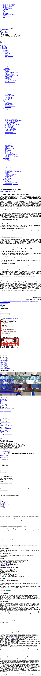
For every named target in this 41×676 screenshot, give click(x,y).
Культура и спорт (6, 92)
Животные (4, 100)
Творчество (7, 99)
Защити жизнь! (7, 164)
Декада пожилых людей (9, 142)
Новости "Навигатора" (9, 175)
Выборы (6, 83)
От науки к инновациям (9, 168)
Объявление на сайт (4, 457)
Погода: (1, 38)
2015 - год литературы (9, 153)
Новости (13, 4)
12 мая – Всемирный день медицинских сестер (13, 115)
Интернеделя (7, 147)
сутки (1, 401)
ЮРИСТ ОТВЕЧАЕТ (9, 68)
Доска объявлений (6, 7)
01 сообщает (7, 71)
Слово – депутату (8, 79)
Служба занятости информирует (10, 80)
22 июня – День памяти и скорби (11, 119)
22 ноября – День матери (9, 126)
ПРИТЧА (6, 55)
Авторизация (2, 507)
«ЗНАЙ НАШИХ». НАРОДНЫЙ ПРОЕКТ (10, 184)
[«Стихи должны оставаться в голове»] (7, 191)
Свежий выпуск (3, 45)
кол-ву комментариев (4, 400)
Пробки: (1, 39)
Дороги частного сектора (5, 422)
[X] (4, 305)
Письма (4, 101)
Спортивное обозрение (9, 97)
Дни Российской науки (9, 167)
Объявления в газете (5, 465)
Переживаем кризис (8, 166)
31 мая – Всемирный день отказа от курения (13, 116)
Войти (4, 17)
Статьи (12, 5)
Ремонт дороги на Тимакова (5, 411)
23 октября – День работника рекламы (12, 124)
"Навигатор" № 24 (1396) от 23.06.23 (7, 186)
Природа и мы (7, 67)
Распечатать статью (4, 303)
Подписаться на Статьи (7, 5)
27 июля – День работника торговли (11, 121)
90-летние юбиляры (4, 356)
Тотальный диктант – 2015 (9, 148)
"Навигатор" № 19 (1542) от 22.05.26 (7, 387)
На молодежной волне (9, 54)
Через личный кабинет (4, 468)
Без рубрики (7, 52)
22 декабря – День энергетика (10, 133)
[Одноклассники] (2, 305)
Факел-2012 (7, 151)
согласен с (10, 318)
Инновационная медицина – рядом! (11, 91)
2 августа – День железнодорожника (7, 408)
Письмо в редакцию (8, 103)
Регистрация (2, 502)
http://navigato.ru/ (14, 638)
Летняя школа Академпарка (10, 170)
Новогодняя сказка (8, 145)
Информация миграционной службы (11, 75)
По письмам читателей (9, 104)
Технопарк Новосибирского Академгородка (13, 171)
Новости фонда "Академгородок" (11, 141)
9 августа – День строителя (10, 122)
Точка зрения (7, 162)
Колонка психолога (8, 183)
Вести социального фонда (9, 74)
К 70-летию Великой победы (10, 128)
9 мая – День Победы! (9, 114)
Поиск (4, 3)
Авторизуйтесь (5, 312)
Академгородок (5, 9)
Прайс (4, 12)
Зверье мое (7, 140)
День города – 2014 (8, 143)
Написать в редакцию (7, 16)
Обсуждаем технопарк (9, 146)
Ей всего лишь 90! (3, 416)
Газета (11, 6)
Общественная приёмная (9, 85)
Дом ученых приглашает (9, 95)
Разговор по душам (8, 57)
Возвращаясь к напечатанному (10, 106)
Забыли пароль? (3, 503)
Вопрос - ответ (7, 105)
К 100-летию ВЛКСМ (9, 132)
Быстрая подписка (3, 467)
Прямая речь (7, 163)
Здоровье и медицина (6, 179)
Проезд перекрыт (3, 364)
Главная (6, 3)
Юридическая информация (7, 13)
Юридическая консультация (10, 82)
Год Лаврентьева (8, 150)
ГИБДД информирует (9, 155)
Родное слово (7, 89)
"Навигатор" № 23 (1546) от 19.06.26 (7, 379)
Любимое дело (7, 61)
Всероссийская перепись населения (11, 154)
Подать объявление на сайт (7, 8)
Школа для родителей (9, 56)
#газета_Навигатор (17, 301)
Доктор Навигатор (8, 107)
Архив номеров (3, 46)
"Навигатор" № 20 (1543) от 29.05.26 (7, 383)
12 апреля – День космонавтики (10, 113)
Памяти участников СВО (5, 368)
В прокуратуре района (9, 73)
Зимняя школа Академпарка (10, 169)
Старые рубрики (6, 158)
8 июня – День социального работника (12, 118)
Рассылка (3, 462)
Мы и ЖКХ (7, 63)
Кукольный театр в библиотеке (6, 425)
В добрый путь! (3, 354)
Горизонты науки (8, 90)
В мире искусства (8, 94)
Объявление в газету (4, 455)
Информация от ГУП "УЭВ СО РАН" (11, 156)
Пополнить (2, 497)
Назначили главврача (4, 405)
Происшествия (5, 50)
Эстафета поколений (8, 62)
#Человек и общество (25, 301)
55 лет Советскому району (9, 144)
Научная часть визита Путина (5, 419)
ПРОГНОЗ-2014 (8, 157)
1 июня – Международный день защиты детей (13, 117)
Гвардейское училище (4, 366)
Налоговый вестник (8, 77)
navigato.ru (38, 586)
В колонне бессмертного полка (10, 129)
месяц (1, 403)
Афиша (4, 11)
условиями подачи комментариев (12, 318)
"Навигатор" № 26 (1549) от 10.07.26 (7, 375)
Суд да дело (7, 81)
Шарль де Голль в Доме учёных (6, 428)
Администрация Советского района (11, 72)
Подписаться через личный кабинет (7, 473)
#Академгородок (6, 301)
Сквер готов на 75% (4, 358)
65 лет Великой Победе (9, 127)
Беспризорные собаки (4, 360)
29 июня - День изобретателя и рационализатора (13, 120)
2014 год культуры (8, 152)
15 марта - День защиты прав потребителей (12, 112)
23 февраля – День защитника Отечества (12, 111)
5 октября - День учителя (9, 123)
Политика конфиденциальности (8, 14)
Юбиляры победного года (9, 130)
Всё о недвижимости (8, 65)
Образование (7, 165)
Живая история (7, 53)
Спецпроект (5, 137)
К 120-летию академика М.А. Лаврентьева (12, 134)
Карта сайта (5, 15)
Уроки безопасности (8, 66)
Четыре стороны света (9, 60)
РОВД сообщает (8, 78)
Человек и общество (6, 51)
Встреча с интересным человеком (14, 185)
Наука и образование (6, 86)
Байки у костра (7, 172)
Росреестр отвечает (8, 76)
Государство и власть (6, 69)
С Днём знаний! (3, 352)
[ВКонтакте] (1, 305)
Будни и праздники (8, 160)
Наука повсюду (3, 362)
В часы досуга (7, 96)
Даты (3, 108)
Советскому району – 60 (9, 131)
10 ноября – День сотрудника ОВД (11, 125)
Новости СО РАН (8, 88)
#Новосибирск (11, 301)
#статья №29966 (7, 302)
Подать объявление (6, 6)
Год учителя (7, 149)
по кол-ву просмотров (4, 399)
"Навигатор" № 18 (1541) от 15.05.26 (7, 391)
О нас (4, 10)
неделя (1, 402)
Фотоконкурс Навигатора (9, 176)
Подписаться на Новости (7, 4)
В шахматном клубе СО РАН (10, 98)
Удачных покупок (8, 64)
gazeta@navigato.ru (6, 451)
